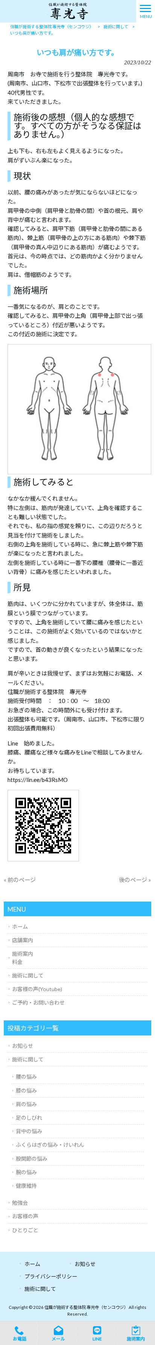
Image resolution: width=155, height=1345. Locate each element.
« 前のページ (20, 879)
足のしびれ (29, 1117)
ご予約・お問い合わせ (38, 1002)
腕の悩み (26, 1172)
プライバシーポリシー (50, 1276)
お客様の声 (25, 1216)
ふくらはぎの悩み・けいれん (50, 1145)
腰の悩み (26, 1076)
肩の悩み (26, 1104)
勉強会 (20, 1202)
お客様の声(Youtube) (37, 989)
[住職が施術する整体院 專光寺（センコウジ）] (67, 10)
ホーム (20, 926)
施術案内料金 (22, 957)
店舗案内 (22, 940)
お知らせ (22, 1046)
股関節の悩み (31, 1158)
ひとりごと (25, 1230)
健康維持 (26, 1186)
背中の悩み (29, 1131)
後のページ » (135, 879)
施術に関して (28, 975)
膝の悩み (26, 1090)
